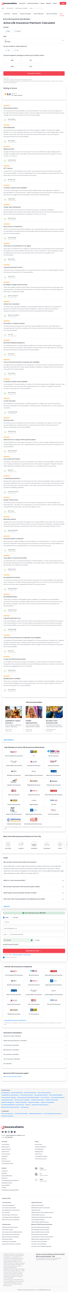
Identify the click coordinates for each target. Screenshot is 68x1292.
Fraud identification (7, 1175)
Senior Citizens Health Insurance (40, 1222)
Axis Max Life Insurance (37, 1100)
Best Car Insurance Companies (10, 1219)
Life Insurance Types (7, 1229)
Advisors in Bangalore (7, 1102)
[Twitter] (15, 1132)
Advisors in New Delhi (52, 1100)
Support (48, 3)
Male (6, 917)
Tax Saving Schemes (7, 1163)
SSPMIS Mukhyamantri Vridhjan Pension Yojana (32, 722)
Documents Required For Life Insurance (12, 1105)
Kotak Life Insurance (7, 1116)
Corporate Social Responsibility (10, 1190)
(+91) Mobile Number (16, 934)
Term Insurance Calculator (11, 1059)
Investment (5, 1156)
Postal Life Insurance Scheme (10, 1227)
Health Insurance (6, 1149)
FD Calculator (7, 1063)
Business (4, 1159)
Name (7, 922)
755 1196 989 (8, 1137)
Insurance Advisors (32, 3)
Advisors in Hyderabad (47, 1102)
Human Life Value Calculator (12, 1036)
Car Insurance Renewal (8, 1205)
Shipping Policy (39, 1151)
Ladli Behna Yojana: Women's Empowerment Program (13, 722)
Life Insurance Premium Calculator (11, 1244)
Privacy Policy (38, 1144)
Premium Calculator (25, 13)
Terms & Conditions (51, 13)
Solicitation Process (7, 1183)
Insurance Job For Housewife (39, 1241)
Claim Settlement (39, 13)
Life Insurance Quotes (26, 1095)
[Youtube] (6, 1132)
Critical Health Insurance (38, 1215)
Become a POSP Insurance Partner (40, 1227)
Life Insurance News (7, 1100)
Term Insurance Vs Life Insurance (11, 1234)
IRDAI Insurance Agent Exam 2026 (40, 1239)
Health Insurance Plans (37, 1205)
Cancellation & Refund (41, 1156)
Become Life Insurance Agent (12, 1076)
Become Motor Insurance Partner (40, 1229)
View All (6, 906)
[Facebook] (3, 1132)
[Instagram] (9, 1132)
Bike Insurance (5, 1147)
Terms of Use (38, 1154)
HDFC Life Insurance (7, 1113)
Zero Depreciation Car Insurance (10, 1210)
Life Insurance (5, 1092)
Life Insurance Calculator (11, 1054)
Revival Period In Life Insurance (10, 1107)
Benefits (15, 13)
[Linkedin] (12, 1132)
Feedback (4, 1173)
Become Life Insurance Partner (39, 1234)
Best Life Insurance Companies (10, 1237)
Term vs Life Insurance (44, 1092)
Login (62, 3)
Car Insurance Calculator (11, 1045)
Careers (4, 1187)
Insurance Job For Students (38, 1244)
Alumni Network (6, 1185)
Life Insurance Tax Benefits (9, 1241)
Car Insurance (5, 1144)
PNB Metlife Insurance (35, 1113)
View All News (8, 740)
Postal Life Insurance (30, 1092)
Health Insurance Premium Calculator (15, 1041)
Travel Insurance (6, 1161)
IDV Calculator (6, 1212)
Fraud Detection (39, 1149)
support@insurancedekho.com (15, 1135)
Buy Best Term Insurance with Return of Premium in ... (54, 722)
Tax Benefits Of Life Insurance (10, 1095)
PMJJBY (28, 1105)
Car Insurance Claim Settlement (10, 1217)
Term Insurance (6, 1154)
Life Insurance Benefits (55, 1095)
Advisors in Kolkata (33, 1102)
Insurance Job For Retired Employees (41, 1246)
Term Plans (7, 13)
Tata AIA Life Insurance (21, 1113)
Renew (42, 3)
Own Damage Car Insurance (10, 1215)
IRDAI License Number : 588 (45, 1256)
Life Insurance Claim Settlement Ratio (28, 1097)
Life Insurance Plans (16, 1092)
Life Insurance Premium (41, 1095)
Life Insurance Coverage (8, 1097)
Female (15, 917)
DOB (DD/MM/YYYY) (10, 928)
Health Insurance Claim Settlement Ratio (42, 1212)
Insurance (22, 3)
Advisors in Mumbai (21, 1102)
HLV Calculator (45, 1097)
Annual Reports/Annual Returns (10, 1180)
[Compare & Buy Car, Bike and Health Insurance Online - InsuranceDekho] (9, 4)
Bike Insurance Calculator (11, 1050)
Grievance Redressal (40, 1147)
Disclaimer (4, 1178)
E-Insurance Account (40, 1159)
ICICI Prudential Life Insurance (52, 1113)
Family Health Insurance (38, 1219)
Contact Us (5, 1171)
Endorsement (24, 1107)
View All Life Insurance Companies (14, 1020)
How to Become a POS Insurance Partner (42, 1237)
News (54, 3)
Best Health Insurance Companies (40, 1207)
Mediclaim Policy (36, 1210)
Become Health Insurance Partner (40, 1232)
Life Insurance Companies (22, 1100)
